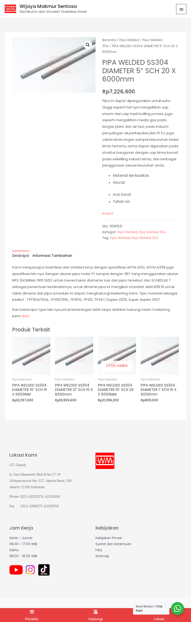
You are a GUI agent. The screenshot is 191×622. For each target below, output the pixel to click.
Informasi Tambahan (52, 255)
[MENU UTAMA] (181, 9)
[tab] (20, 256)
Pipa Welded (129, 40)
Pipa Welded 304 (152, 232)
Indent (107, 213)
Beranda (109, 40)
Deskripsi (20, 255)
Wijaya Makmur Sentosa (48, 6)
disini (25, 316)
